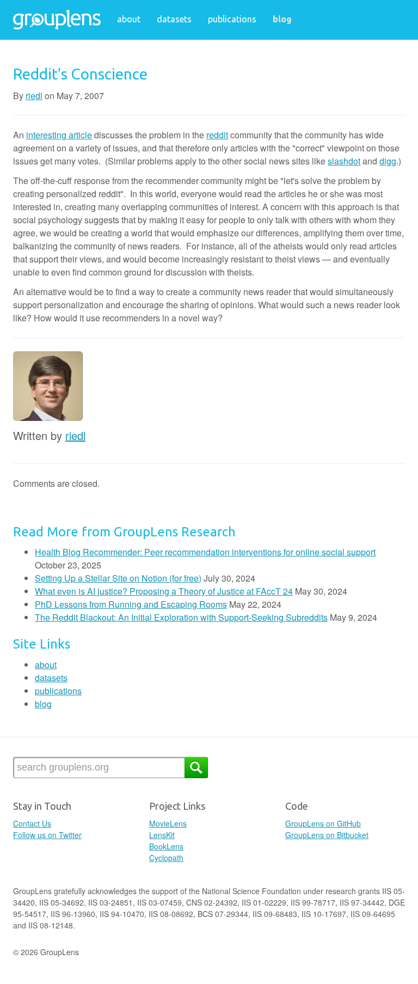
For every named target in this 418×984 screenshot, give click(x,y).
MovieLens (168, 823)
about (128, 19)
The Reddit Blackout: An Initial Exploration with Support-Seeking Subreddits (181, 617)
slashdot (344, 161)
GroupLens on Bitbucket (326, 834)
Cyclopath (166, 857)
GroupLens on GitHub (323, 823)
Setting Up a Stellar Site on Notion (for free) (118, 578)
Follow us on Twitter (47, 834)
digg (387, 161)
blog (282, 19)
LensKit (162, 834)
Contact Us (32, 823)
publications (232, 19)
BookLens (166, 846)
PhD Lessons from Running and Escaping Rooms (131, 604)
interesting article (59, 135)
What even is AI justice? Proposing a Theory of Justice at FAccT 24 (164, 591)
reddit (217, 135)
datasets (174, 19)
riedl (34, 95)
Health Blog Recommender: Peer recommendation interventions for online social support (205, 552)
